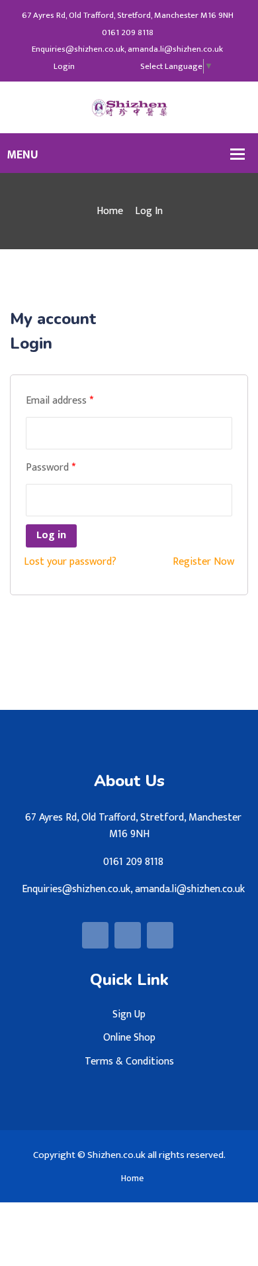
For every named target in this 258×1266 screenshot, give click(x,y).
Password (50, 468)
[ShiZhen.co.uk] (129, 107)
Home (110, 211)
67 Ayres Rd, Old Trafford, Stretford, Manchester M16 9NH (128, 16)
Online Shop (129, 1038)
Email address (59, 401)
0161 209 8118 (127, 33)
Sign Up (129, 1014)
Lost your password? (70, 562)
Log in (51, 535)
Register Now (203, 562)
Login (64, 67)
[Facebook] (89, 67)
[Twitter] (107, 67)
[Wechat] (125, 67)
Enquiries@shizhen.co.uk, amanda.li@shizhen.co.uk (127, 49)
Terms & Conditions (129, 1061)
